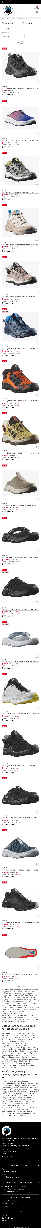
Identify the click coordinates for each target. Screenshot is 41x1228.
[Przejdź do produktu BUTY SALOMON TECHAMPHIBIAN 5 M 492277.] (20, 170)
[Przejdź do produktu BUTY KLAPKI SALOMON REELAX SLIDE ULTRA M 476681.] (20, 483)
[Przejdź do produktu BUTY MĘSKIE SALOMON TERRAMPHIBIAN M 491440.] (20, 66)
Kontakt (4, 1215)
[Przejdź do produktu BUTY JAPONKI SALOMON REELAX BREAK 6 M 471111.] (20, 639)
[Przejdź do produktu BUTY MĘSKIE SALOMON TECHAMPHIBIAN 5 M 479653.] (20, 378)
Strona (18, 42)
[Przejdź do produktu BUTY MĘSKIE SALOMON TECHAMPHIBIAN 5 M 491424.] (20, 326)
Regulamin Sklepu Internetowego (14, 1186)
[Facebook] (3, 2)
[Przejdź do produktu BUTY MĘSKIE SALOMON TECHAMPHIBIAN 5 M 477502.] (20, 431)
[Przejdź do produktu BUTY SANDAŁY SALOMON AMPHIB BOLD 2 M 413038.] (20, 900)
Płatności (5, 1206)
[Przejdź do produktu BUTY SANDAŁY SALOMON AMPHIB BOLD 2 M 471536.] (20, 691)
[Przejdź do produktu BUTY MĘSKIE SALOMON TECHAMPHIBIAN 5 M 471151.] (20, 743)
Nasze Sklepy (6, 1221)
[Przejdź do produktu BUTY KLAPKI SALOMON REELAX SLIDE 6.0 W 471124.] (20, 795)
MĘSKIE (21, 18)
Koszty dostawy (8, 1203)
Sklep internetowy (20, 1227)
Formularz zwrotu (8, 1172)
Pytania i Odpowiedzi (9, 1201)
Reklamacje (6, 1174)
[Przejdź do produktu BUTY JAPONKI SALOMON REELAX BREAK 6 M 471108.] (20, 535)
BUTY (14, 18)
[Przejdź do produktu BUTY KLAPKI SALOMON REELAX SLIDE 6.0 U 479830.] (20, 118)
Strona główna (6, 18)
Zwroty (4, 1169)
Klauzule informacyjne (10, 1192)
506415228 (12, 1144)
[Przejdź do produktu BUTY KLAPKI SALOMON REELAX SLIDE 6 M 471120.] (20, 587)
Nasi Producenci (7, 1218)
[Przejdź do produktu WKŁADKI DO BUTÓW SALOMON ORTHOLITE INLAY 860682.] (20, 952)
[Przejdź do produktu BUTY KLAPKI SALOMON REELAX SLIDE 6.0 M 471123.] (20, 848)
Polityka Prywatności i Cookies (13, 1189)
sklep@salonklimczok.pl (20, 1146)
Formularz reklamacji (9, 1177)
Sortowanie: (5, 32)
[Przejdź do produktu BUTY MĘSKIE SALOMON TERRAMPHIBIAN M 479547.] (20, 222)
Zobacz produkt (9, 95)
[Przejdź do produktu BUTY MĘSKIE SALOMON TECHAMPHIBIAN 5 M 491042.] (20, 274)
